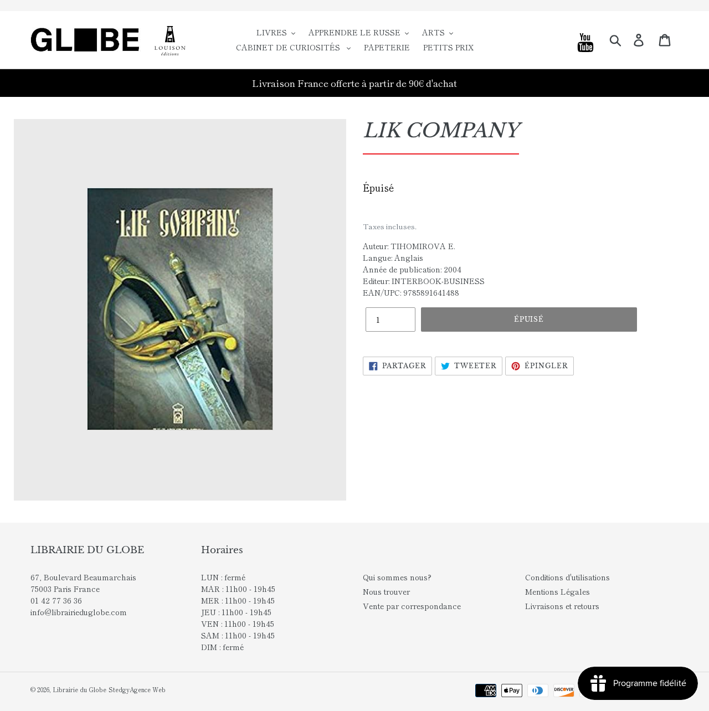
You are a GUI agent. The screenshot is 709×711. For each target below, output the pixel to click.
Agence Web (148, 689)
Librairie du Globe (79, 689)
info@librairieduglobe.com (78, 611)
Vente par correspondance (412, 605)
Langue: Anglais (393, 257)
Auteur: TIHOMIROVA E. (409, 245)
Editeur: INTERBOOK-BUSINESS (424, 280)
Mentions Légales (557, 591)
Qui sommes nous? (397, 577)
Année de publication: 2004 (412, 269)
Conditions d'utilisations (567, 577)
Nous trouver (386, 591)
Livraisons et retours (562, 605)
